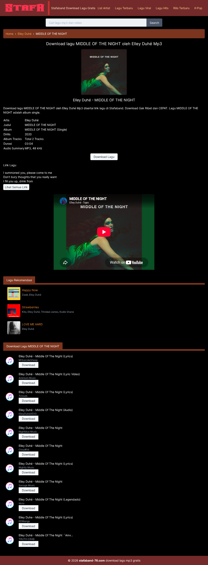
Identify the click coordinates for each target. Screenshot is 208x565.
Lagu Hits (162, 8)
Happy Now (30, 290)
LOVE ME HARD (32, 324)
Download (28, 365)
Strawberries (30, 307)
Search (154, 22)
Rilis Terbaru (181, 8)
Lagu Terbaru (124, 8)
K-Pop (198, 8)
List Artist (104, 8)
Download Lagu (104, 156)
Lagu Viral (144, 8)
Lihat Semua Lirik (16, 187)
